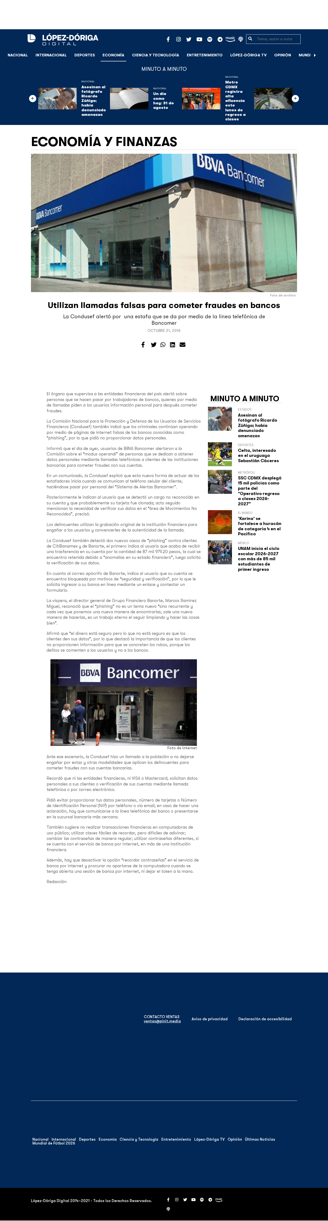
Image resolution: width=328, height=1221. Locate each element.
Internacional (51, 55)
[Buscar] (321, 55)
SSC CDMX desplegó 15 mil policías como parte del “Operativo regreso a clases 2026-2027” (259, 491)
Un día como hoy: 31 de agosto (163, 101)
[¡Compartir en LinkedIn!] (172, 345)
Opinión (282, 55)
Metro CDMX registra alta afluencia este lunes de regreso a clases (235, 100)
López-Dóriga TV (248, 55)
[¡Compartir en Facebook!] (143, 345)
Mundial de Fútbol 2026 (53, 1143)
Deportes (84, 55)
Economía (113, 55)
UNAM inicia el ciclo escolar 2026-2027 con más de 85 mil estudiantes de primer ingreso (258, 559)
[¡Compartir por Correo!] (182, 345)
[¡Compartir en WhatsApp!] (162, 345)
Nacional (18, 55)
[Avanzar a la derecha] (315, 55)
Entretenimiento (205, 55)
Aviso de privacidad (210, 1019)
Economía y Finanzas (104, 141)
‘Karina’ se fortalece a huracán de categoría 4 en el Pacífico (259, 526)
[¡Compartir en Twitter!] (154, 345)
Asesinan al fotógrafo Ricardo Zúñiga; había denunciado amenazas (93, 101)
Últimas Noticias (260, 1139)
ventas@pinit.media (162, 1021)
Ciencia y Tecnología (155, 55)
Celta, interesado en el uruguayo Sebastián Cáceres (258, 455)
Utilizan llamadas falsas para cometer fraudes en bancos (164, 305)
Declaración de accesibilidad (265, 1019)
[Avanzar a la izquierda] (32, 98)
